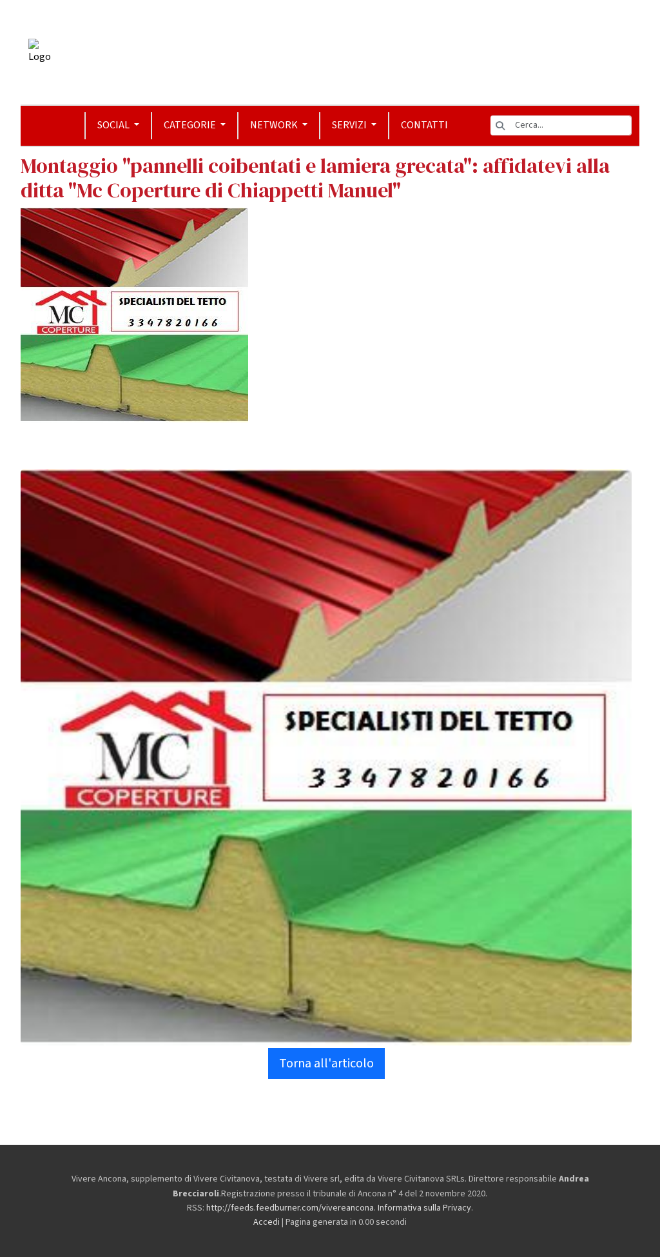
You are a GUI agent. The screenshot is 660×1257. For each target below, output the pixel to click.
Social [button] (114, 125)
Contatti (424, 125)
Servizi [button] (350, 125)
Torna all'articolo (326, 1063)
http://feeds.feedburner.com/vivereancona (290, 1208)
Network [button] (275, 125)
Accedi (266, 1222)
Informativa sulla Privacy (424, 1208)
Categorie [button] (191, 125)
